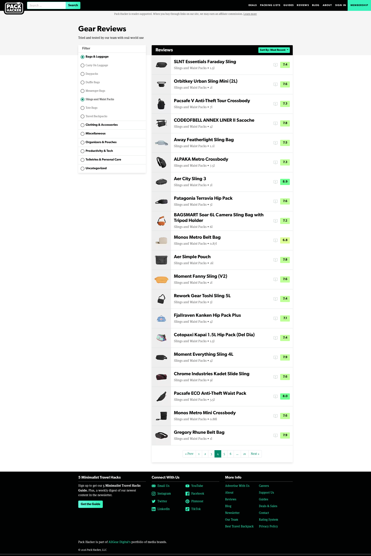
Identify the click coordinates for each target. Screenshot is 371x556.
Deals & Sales (268, 506)
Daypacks (92, 74)
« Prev (189, 454)
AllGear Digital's (119, 542)
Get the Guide (90, 504)
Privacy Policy (268, 526)
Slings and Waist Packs (100, 99)
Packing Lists (270, 5)
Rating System (268, 520)
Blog (316, 5)
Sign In (340, 5)
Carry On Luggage (97, 65)
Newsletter (232, 513)
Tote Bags (91, 108)
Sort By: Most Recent (273, 50)
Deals (252, 5)
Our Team (231, 520)
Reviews (303, 5)
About (327, 5)
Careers (264, 486)
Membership (359, 5)
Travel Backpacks (96, 116)
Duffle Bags (93, 82)
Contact (264, 513)
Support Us (266, 493)
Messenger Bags (95, 91)
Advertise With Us (237, 486)
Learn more (250, 14)
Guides (288, 5)
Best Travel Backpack (239, 526)
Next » (255, 454)
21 (244, 454)
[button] (112, 49)
